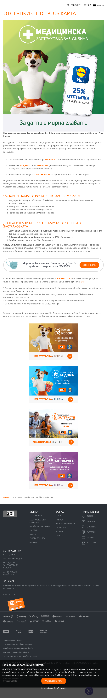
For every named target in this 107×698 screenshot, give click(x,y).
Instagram (91, 543)
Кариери (59, 536)
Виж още (7, 594)
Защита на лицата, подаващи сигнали (20, 656)
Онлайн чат (92, 527)
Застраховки (36, 516)
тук (99, 675)
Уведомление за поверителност (18, 644)
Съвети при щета (37, 538)
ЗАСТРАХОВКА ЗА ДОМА (13, 558)
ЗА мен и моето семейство (10, 573)
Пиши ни (91, 521)
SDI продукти (74, 5)
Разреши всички (54, 681)
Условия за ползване (12, 640)
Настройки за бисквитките (16, 652)
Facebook (91, 532)
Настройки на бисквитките (53, 688)
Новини (33, 542)
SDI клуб (33, 530)
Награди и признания (65, 524)
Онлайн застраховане (40, 526)
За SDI (58, 516)
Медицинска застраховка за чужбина (10, 565)
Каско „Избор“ (9, 554)
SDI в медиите (62, 528)
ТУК (82, 281)
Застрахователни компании (38, 521)
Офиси (87, 5)
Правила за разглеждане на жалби (18, 648)
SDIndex (59, 520)
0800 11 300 (91, 516)
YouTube (90, 537)
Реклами (60, 532)
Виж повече (89, 265)
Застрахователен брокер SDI (10, 513)
